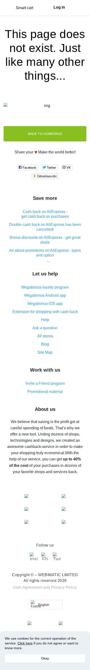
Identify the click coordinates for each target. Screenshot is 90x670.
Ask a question (45, 328)
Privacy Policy (64, 587)
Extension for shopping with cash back (45, 312)
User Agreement (27, 587)
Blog (45, 344)
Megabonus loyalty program (45, 287)
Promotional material (45, 392)
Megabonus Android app (45, 295)
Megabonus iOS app (45, 304)
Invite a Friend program (45, 383)
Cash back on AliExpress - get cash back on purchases (45, 214)
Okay (45, 658)
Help (45, 320)
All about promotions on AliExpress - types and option (45, 252)
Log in (59, 7)
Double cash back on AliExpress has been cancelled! (45, 227)
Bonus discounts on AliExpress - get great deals (45, 239)
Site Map (45, 352)
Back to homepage (45, 134)
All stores (45, 336)
